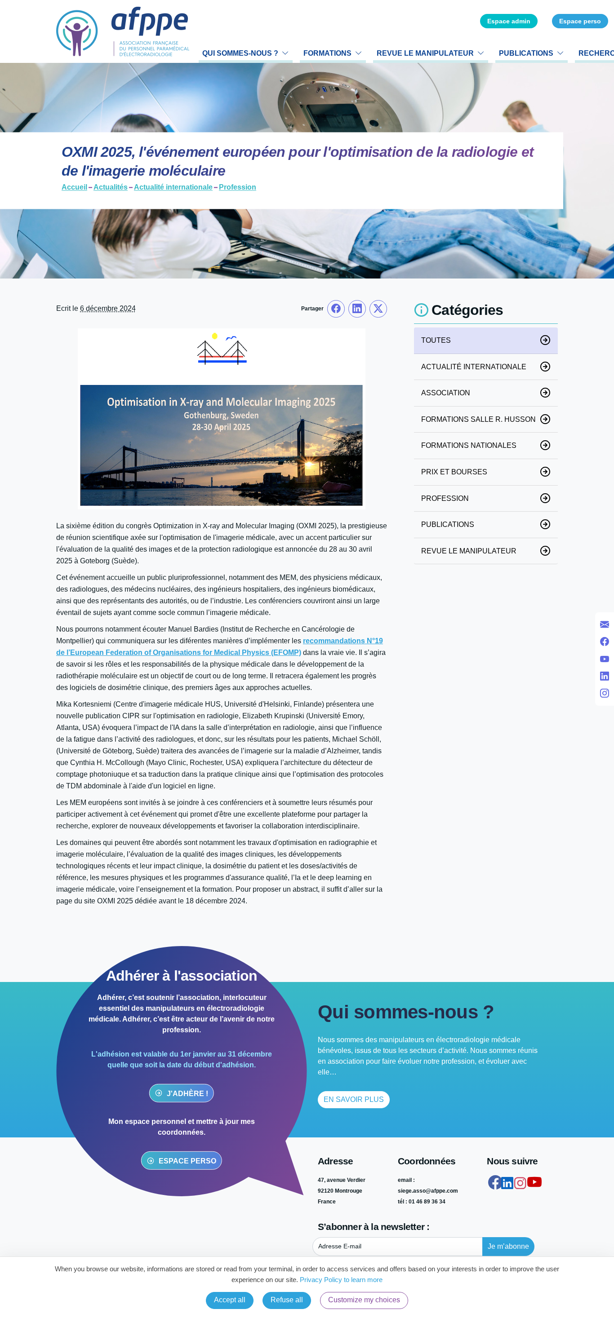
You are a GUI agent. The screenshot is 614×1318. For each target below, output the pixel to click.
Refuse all (287, 1300)
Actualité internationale (173, 187)
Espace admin (508, 21)
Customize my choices (364, 1300)
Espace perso (580, 21)
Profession (237, 187)
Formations (327, 53)
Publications (526, 53)
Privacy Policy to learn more (340, 1279)
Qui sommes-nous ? (240, 53)
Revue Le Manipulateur (425, 53)
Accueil (74, 187)
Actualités (110, 187)
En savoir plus (354, 1099)
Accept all (229, 1300)
